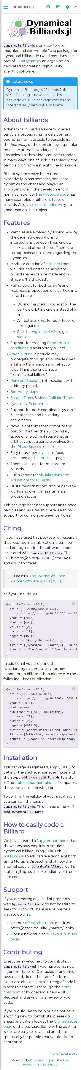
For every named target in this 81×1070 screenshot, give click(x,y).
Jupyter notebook (52, 841)
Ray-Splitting (21, 354)
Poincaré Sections (25, 381)
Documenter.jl (40, 1060)
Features (16, 222)
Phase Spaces (29, 447)
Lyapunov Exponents (28, 404)
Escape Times (22, 398)
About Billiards (25, 120)
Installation (20, 757)
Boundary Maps (24, 392)
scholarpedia (45, 205)
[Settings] (67, 7)
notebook (12, 856)
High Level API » (64, 1054)
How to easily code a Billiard (33, 828)
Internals (47, 458)
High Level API (44, 332)
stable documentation (34, 783)
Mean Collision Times (55, 398)
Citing (12, 528)
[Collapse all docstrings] (76, 7)
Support (15, 889)
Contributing (22, 952)
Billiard (54, 264)
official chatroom (39, 923)
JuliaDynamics (28, 61)
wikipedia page (56, 194)
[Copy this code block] (73, 604)
